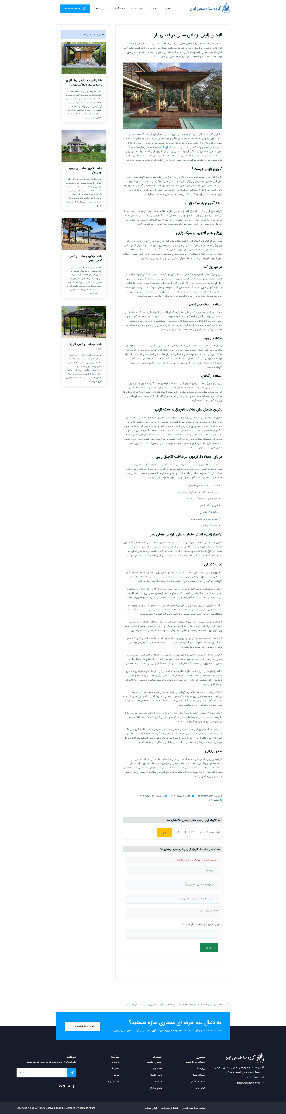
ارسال (209, 947)
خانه (168, 9)
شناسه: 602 (214, 800)
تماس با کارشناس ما (84, 1026)
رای (164, 832)
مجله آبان (120, 9)
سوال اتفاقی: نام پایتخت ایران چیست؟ (201, 924)
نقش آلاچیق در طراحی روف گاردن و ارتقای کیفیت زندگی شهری (84, 82)
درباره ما (154, 9)
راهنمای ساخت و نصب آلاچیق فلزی (86, 346)
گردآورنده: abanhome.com (210, 796)
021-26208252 (73, 9)
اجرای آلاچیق (164, 147)
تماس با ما (101, 9)
